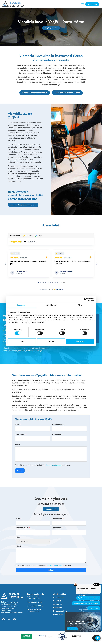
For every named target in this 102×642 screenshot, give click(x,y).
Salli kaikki (80, 341)
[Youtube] (14, 619)
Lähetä (19, 471)
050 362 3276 (36, 602)
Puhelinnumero (58, 424)
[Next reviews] (97, 264)
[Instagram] (8, 619)
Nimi (17, 424)
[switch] (40, 333)
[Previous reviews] (5, 264)
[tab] (38, 282)
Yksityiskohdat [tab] (51, 305)
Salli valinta (51, 341)
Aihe (18, 537)
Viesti (17, 445)
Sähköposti (19, 434)
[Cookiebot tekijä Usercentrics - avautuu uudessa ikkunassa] (85, 299)
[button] (82, 4)
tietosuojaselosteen (53, 465)
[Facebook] (3, 619)
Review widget (45, 289)
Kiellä (22, 341)
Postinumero (57, 434)
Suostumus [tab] (21, 305)
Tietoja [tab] (80, 305)
